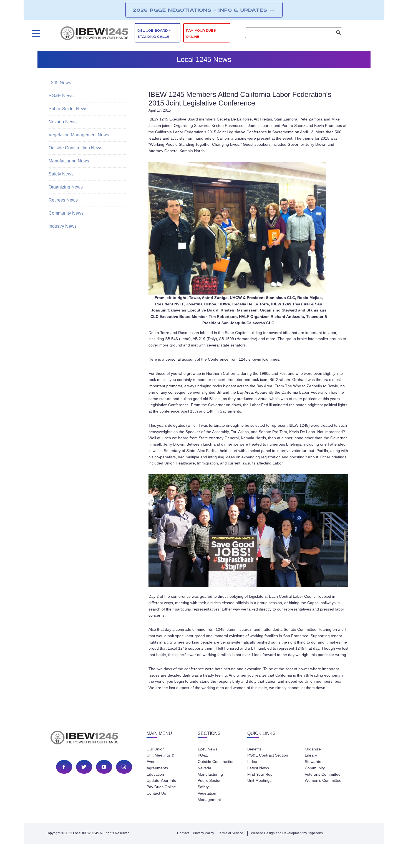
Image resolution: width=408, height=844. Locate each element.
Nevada (204, 768)
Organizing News (66, 187)
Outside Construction (216, 761)
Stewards (313, 761)
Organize (313, 749)
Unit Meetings (259, 780)
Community (315, 768)
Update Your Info (161, 780)
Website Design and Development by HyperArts (287, 833)
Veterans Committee (323, 774)
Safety (203, 787)
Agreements (157, 768)
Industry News (63, 226)
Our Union (156, 749)
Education (155, 774)
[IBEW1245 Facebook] (64, 767)
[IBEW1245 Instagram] (124, 767)
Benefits (254, 749)
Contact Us (156, 793)
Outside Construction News (75, 147)
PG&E (203, 755)
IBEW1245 (94, 34)
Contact (183, 833)
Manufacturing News (69, 161)
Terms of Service (230, 833)
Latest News (258, 768)
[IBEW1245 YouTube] (104, 767)
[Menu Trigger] (35, 33)
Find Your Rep (260, 774)
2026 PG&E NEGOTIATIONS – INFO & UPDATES (204, 10)
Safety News (61, 174)
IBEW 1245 (94, 738)
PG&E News (61, 95)
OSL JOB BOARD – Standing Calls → (155, 33)
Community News (66, 213)
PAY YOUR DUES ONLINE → (201, 33)
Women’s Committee (323, 780)
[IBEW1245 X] (84, 767)
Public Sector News (68, 108)
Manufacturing (210, 774)
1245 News (60, 82)
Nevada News (63, 121)
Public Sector (209, 780)
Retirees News (63, 200)
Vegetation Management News (79, 134)
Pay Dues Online (161, 787)
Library (311, 755)
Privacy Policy (203, 833)
